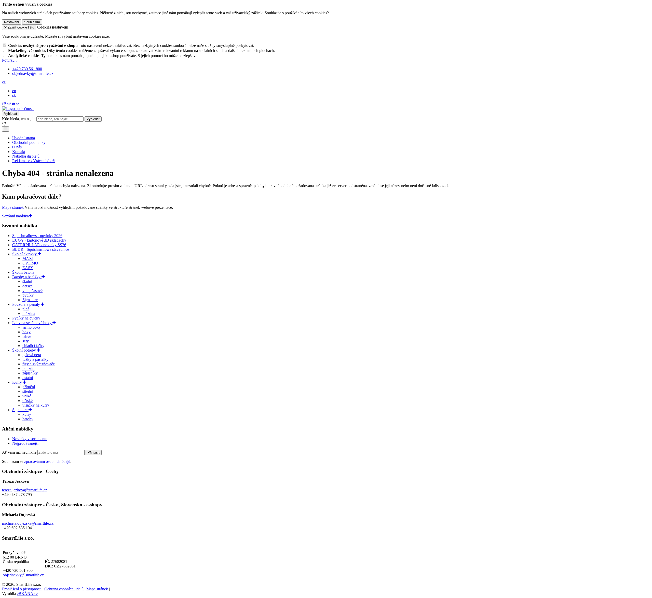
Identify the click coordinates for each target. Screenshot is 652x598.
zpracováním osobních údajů (47, 461)
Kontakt (18, 151)
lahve (26, 336)
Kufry (17, 382)
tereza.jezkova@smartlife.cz (24, 490)
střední (27, 391)
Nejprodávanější (25, 443)
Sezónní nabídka (15, 216)
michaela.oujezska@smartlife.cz (27, 523)
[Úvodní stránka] (18, 108)
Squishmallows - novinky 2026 (37, 235)
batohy (27, 419)
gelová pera (31, 355)
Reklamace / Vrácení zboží (33, 161)
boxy (26, 332)
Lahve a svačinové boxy (32, 323)
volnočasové (32, 290)
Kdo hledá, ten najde (18, 119)
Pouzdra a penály (26, 304)
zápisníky (30, 373)
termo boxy (31, 327)
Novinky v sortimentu (29, 439)
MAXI (27, 258)
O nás (17, 147)
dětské (27, 286)
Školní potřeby (24, 350)
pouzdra (28, 368)
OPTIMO (30, 263)
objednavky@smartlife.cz (23, 575)
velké (26, 396)
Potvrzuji (9, 60)
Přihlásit (94, 452)
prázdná (28, 313)
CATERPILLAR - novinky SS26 (39, 245)
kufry (26, 414)
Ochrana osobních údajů (64, 589)
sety (25, 341)
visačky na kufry (35, 405)
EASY (27, 268)
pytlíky (28, 295)
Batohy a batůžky (27, 277)
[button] (4, 82)
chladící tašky (33, 345)
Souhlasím (32, 22)
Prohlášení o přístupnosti (22, 589)
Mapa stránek (13, 207)
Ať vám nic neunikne (19, 452)
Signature (30, 300)
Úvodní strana (23, 138)
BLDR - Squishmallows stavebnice (40, 249)
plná (25, 309)
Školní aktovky (25, 254)
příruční (28, 387)
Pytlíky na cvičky (26, 318)
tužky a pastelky (35, 359)
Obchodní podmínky (29, 142)
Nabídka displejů (25, 156)
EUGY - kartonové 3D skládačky (39, 240)
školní (27, 281)
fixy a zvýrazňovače (38, 364)
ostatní (27, 378)
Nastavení (11, 22)
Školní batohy (23, 272)
